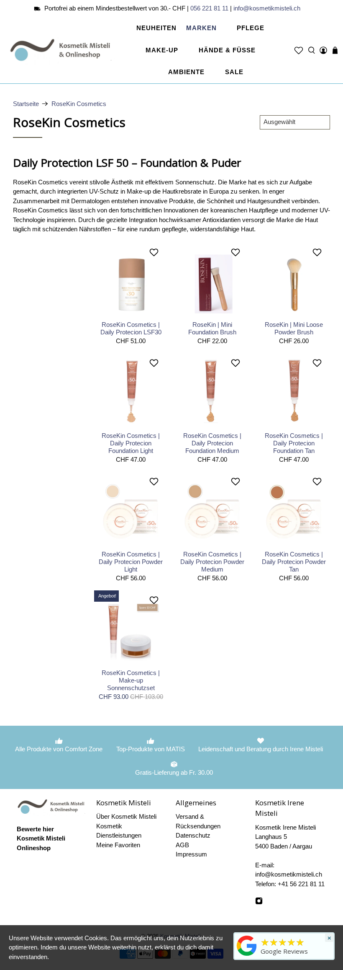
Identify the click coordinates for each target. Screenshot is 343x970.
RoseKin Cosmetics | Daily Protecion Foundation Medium (212, 443)
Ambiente (186, 71)
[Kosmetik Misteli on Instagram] (259, 902)
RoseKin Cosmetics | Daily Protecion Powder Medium (212, 562)
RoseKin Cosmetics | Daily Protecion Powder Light (131, 562)
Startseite (26, 104)
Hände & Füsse (227, 50)
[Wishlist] (299, 50)
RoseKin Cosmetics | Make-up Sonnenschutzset (131, 680)
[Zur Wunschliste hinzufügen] (155, 252)
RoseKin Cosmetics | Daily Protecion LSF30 (130, 328)
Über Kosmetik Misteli (126, 816)
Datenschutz (193, 835)
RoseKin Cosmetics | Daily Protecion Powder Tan (294, 562)
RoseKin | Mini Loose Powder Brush (294, 328)
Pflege (250, 27)
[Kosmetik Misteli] (62, 50)
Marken (201, 27)
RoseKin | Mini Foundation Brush (212, 328)
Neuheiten (156, 27)
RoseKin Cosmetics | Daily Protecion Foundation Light (131, 443)
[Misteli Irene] (247, 956)
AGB (182, 844)
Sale (234, 71)
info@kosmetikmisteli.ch (266, 8)
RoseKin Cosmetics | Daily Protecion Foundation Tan (294, 443)
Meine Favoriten (118, 844)
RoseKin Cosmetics (78, 104)
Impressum (191, 854)
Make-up (162, 50)
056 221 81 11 (209, 8)
